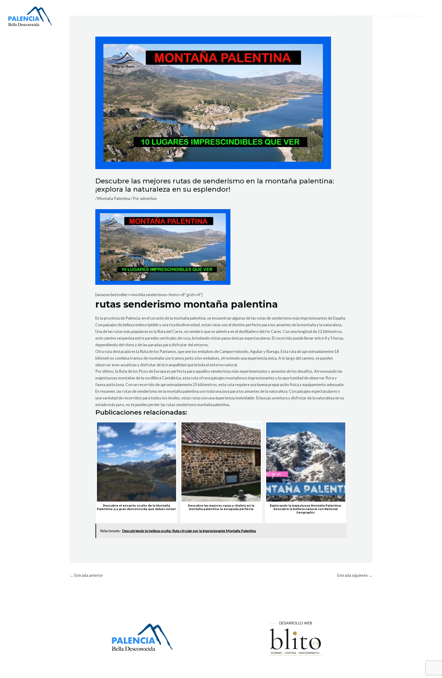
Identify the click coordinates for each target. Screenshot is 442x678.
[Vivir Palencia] (30, 15)
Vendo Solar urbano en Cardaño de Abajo (382, 16)
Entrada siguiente (354, 575)
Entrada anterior (86, 575)
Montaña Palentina (113, 198)
